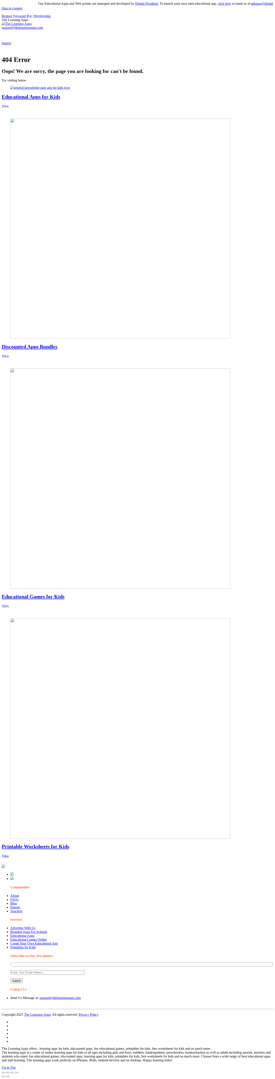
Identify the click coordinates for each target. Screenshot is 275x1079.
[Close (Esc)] (3, 1072)
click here (212, 3)
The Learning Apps (37, 1014)
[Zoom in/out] (16, 1072)
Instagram (160, 33)
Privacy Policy (88, 1014)
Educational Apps (22, 935)
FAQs (14, 899)
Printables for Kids (23, 947)
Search (218, 33)
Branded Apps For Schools (28, 932)
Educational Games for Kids (33, 596)
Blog (13, 903)
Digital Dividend (135, 3)
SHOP (127, 33)
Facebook (203, 33)
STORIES (78, 33)
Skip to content (12, 8)
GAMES (59, 33)
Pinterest (144, 33)
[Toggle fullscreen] (12, 1072)
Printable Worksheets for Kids (35, 846)
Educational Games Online (28, 939)
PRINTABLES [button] (37, 33)
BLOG (111, 33)
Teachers (16, 911)
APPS (16, 33)
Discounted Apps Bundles (29, 346)
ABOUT (94, 33)
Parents (15, 907)
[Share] (7, 1072)
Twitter (189, 33)
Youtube (175, 33)
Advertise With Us (22, 928)
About (14, 895)
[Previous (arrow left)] (3, 1076)
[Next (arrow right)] (7, 1076)
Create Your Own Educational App (34, 943)
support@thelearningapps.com (60, 998)
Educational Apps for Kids (31, 97)
